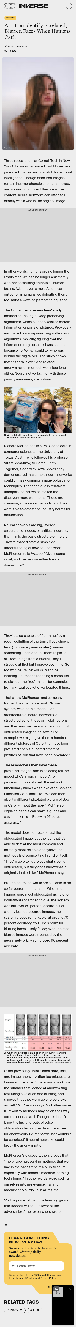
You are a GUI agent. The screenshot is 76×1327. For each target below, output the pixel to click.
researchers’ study (47, 310)
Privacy (12, 1310)
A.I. (32, 1310)
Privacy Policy (48, 1278)
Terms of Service (25, 1278)
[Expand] (56, 1288)
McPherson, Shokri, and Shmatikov (51, 1062)
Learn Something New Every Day (29, 1239)
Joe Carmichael (20, 46)
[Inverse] (33, 6)
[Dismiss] (69, 1288)
